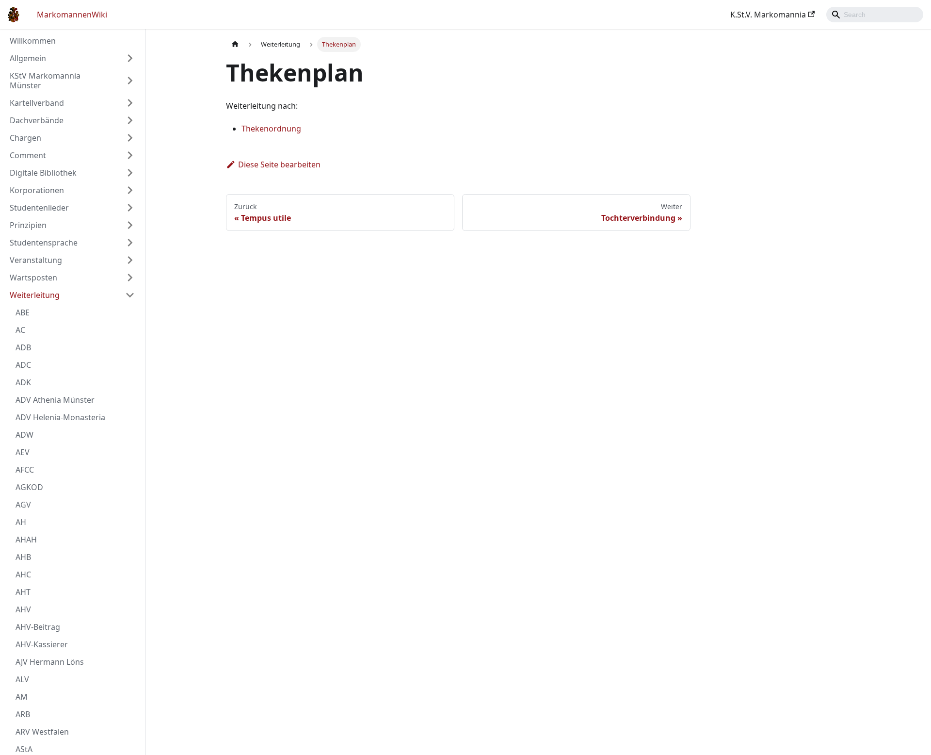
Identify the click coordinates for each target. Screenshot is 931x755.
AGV (23, 504)
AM (22, 696)
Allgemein (28, 58)
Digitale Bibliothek (43, 172)
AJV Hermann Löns (50, 662)
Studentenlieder (39, 207)
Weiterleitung (35, 295)
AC (20, 330)
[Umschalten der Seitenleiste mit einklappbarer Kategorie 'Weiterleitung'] (130, 295)
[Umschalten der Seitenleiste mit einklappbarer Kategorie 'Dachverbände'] (130, 120)
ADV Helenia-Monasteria (60, 417)
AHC (23, 574)
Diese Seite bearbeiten (279, 164)
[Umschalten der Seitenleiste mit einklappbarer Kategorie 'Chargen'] (130, 138)
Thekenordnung (271, 128)
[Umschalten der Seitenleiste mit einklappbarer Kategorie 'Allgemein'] (130, 58)
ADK (23, 382)
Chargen (25, 137)
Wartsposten (33, 277)
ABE (23, 312)
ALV (22, 679)
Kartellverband (37, 103)
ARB (23, 714)
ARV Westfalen (42, 731)
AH (21, 522)
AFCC (25, 469)
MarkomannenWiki (72, 14)
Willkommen (33, 40)
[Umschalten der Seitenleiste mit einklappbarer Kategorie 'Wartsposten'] (130, 277)
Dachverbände (37, 120)
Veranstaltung (36, 260)
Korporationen (37, 190)
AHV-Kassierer (42, 644)
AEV (23, 452)
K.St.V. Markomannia (768, 14)
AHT (23, 592)
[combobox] (874, 14)
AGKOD (29, 487)
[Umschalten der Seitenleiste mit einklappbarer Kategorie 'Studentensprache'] (130, 242)
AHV (23, 609)
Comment (28, 155)
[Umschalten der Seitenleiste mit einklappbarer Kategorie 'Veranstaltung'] (130, 260)
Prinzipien (28, 225)
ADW (24, 434)
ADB (23, 347)
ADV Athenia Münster (55, 399)
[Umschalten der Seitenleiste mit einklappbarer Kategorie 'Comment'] (130, 155)
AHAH (26, 539)
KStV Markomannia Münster (45, 80)
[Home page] (235, 44)
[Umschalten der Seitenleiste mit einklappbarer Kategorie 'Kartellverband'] (130, 103)
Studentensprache (44, 242)
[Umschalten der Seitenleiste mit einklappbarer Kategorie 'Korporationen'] (130, 190)
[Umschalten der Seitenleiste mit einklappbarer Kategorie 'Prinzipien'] (130, 225)
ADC (23, 365)
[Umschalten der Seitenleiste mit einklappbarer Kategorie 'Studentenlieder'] (130, 207)
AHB (23, 557)
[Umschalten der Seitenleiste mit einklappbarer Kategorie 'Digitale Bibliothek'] (130, 173)
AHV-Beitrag (38, 627)
